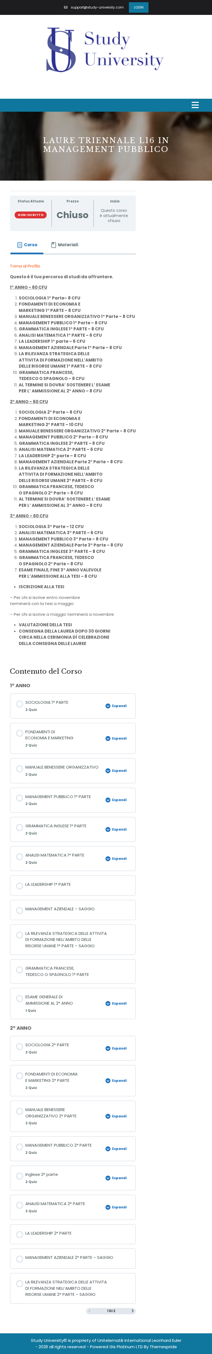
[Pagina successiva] (132, 1311)
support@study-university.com (97, 7)
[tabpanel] (73, 457)
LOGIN (139, 7)
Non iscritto (30, 215)
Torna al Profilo (25, 266)
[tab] (27, 245)
